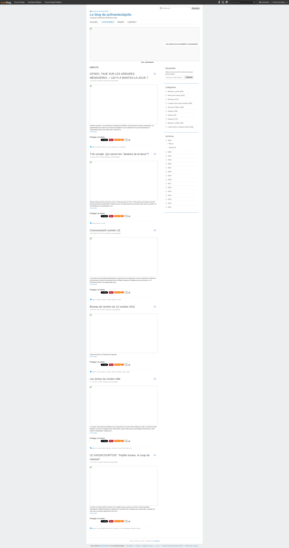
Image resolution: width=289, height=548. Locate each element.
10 (153, 62)
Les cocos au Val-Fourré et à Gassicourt (182, 44)
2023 (169, 160)
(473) (173, 99)
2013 (169, 199)
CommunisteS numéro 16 (105, 230)
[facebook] (219, 2)
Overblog (156, 541)
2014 (169, 195)
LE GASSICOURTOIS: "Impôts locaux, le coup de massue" (120, 457)
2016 (169, 187)
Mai (170, 143)
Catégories (108, 22)
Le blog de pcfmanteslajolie (110, 14)
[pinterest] (226, 2)
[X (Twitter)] (222, 2)
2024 (169, 156)
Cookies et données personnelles (172, 546)
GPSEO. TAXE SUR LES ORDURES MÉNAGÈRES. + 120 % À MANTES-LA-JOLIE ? (119, 75)
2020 (169, 172)
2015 (169, 191)
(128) (180, 127)
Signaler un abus (148, 546)
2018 (169, 179)
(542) (176, 95)
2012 (169, 203)
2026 (169, 140)
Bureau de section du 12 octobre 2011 (112, 306)
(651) (176, 91)
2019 (169, 176)
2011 (169, 207)
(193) (173, 111)
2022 (169, 164)
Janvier (171, 147)
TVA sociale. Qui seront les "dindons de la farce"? (119, 154)
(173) (173, 119)
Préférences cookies (191, 546)
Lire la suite (93, 132)
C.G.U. (158, 546)
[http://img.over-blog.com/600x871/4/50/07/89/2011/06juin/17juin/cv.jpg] (123, 425)
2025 (169, 152)
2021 (169, 168)
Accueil (94, 22)
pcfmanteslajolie (105, 546)
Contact (132, 22)
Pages (121, 22)
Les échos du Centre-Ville (105, 378)
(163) (175, 123)
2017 (169, 183)
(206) (180, 103)
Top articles (129, 546)
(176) (172, 115)
